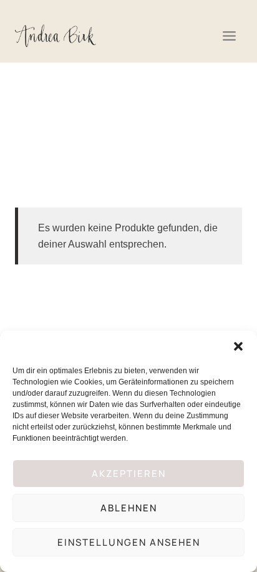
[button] (238, 346)
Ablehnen (128, 507)
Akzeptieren (129, 473)
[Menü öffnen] (229, 35)
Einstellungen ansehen (128, 542)
